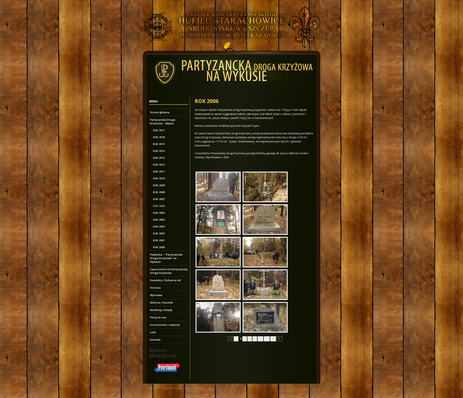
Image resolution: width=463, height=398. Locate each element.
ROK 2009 (159, 185)
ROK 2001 (159, 240)
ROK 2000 (159, 247)
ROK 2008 (159, 192)
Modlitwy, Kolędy (161, 310)
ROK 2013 (159, 157)
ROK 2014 (159, 151)
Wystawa (156, 295)
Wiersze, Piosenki (161, 302)
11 (267, 338)
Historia (155, 287)
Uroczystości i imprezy (165, 325)
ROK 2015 (159, 144)
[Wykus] (231, 48)
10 (260, 338)
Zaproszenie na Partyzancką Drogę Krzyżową (168, 271)
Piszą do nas (158, 317)
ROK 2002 (159, 233)
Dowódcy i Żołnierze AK (165, 280)
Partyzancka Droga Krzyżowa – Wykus (162, 121)
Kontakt (155, 339)
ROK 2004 (159, 219)
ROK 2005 (159, 212)
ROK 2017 (159, 130)
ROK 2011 (159, 171)
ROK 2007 (159, 199)
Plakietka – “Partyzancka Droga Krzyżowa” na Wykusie (166, 258)
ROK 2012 (159, 164)
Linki (153, 332)
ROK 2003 (159, 226)
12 (273, 338)
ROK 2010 (159, 178)
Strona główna (159, 112)
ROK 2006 (159, 206)
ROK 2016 (159, 137)
